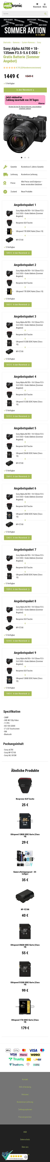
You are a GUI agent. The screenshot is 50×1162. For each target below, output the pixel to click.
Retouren (25, 1094)
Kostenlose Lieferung (25, 1102)
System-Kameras (28, 42)
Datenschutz (25, 1139)
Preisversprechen (25, 1117)
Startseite (7, 42)
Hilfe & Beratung (25, 1087)
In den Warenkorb (24, 90)
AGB (25, 1132)
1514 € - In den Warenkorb (16, 641)
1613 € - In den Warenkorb (16, 365)
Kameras (16, 42)
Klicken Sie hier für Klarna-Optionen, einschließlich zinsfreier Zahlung (25, 107)
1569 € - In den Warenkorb (16, 476)
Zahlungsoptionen (25, 1109)
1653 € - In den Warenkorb (16, 304)
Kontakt (25, 1079)
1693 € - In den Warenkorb (16, 253)
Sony (39, 42)
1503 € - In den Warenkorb (16, 694)
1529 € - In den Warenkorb (16, 589)
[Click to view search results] (45, 14)
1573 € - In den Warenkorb (16, 416)
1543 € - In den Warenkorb (16, 538)
